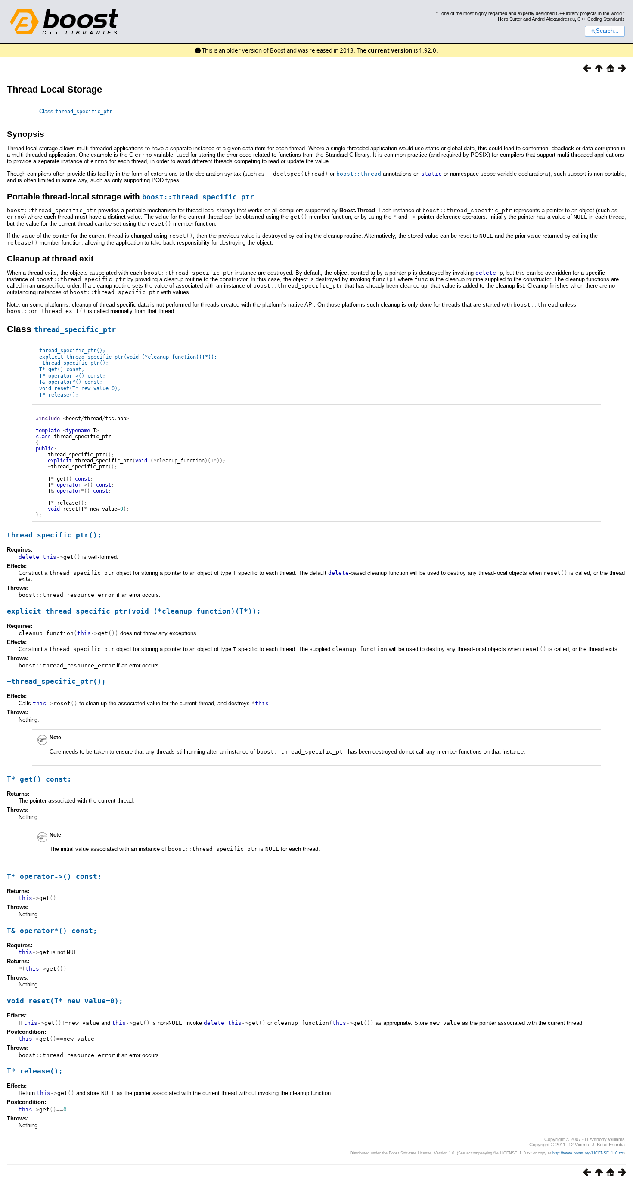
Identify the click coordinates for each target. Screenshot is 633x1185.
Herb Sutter (510, 19)
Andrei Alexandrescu (553, 19)
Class (75, 111)
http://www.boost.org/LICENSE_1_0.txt (588, 1153)
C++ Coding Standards (601, 19)
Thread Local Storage (54, 89)
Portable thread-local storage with (130, 196)
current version (390, 50)
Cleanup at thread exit (50, 258)
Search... (607, 31)
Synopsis (25, 134)
